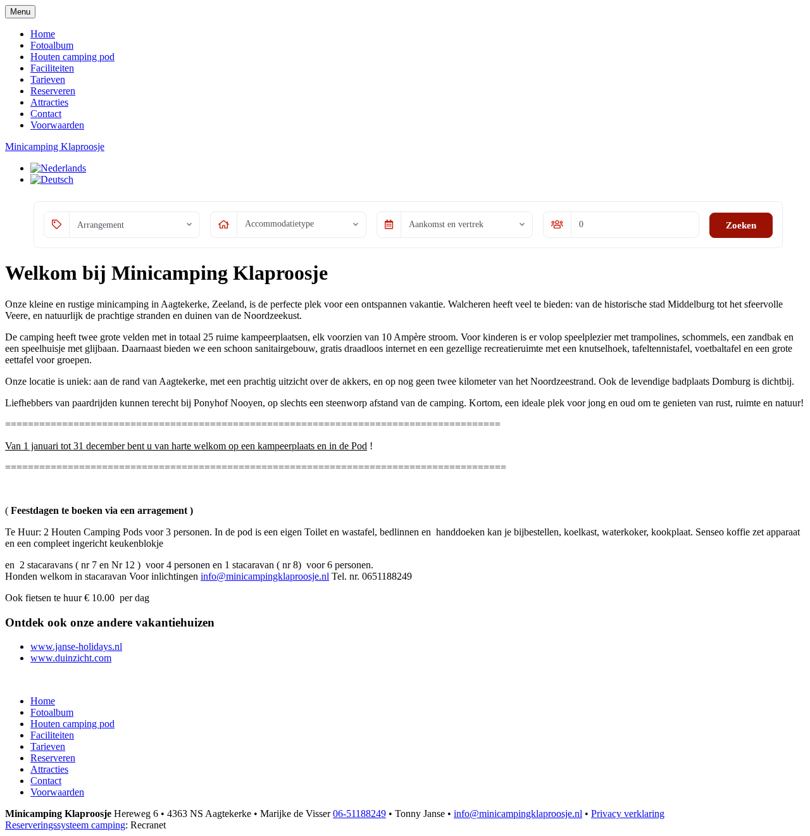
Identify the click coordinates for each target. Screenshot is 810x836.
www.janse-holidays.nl (76, 646)
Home (42, 33)
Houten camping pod (72, 56)
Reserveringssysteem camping (65, 825)
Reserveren (52, 90)
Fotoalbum (51, 45)
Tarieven (47, 79)
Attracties (49, 102)
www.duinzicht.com (70, 657)
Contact (45, 113)
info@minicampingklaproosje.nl (265, 576)
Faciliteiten (52, 68)
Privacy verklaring (627, 813)
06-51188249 (359, 813)
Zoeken (741, 225)
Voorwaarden (57, 125)
